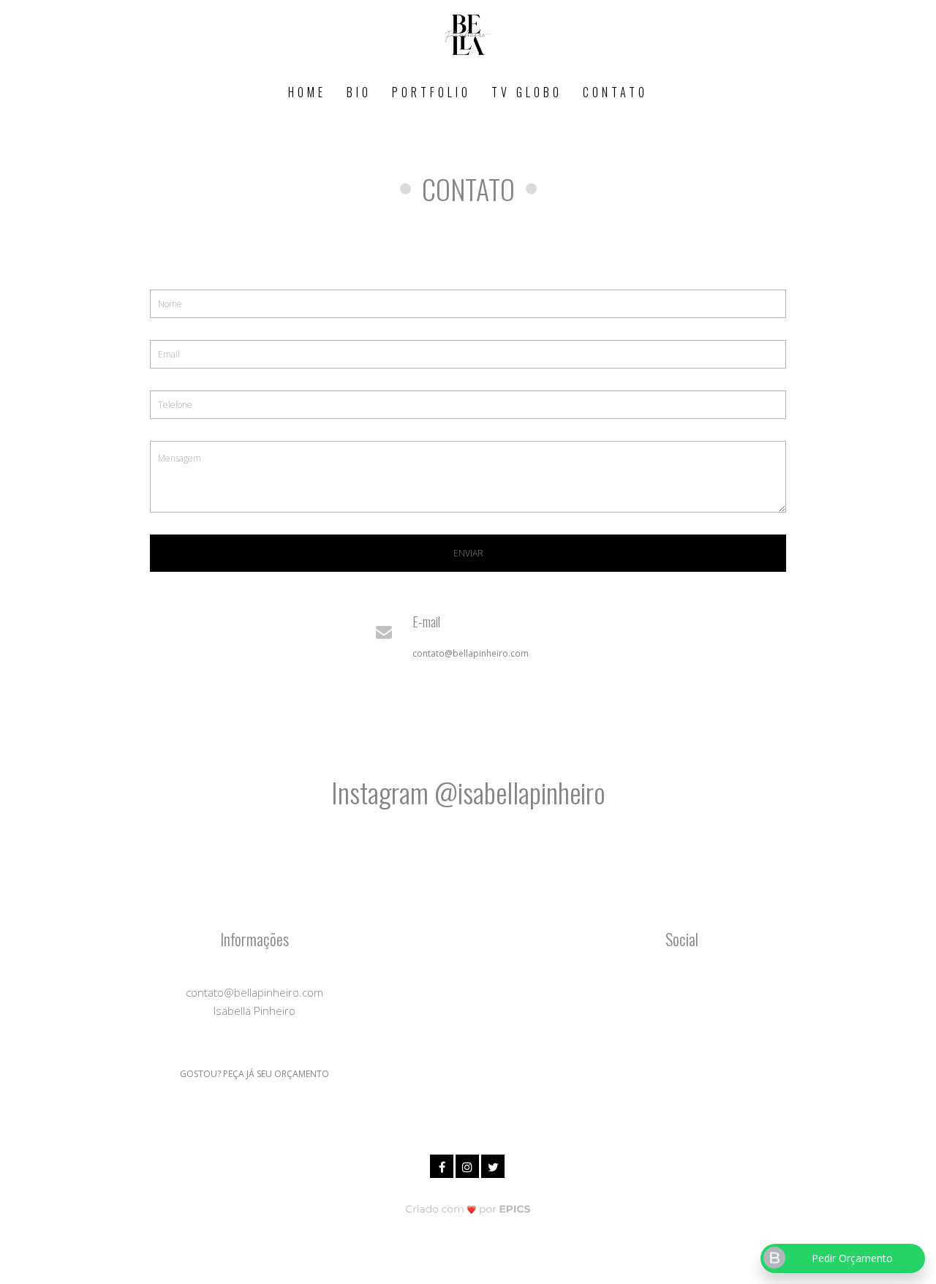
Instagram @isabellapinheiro (468, 791)
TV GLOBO (526, 92)
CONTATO (615, 92)
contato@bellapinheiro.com (470, 653)
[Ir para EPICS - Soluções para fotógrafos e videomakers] (468, 1209)
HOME (307, 92)
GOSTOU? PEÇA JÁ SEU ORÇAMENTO (254, 1074)
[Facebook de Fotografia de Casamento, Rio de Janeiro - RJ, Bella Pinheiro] (443, 1164)
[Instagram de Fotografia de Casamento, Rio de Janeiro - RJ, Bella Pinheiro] (468, 1164)
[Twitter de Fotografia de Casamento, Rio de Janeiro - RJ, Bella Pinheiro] (494, 1164)
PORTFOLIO (431, 92)
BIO (359, 92)
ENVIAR (468, 553)
